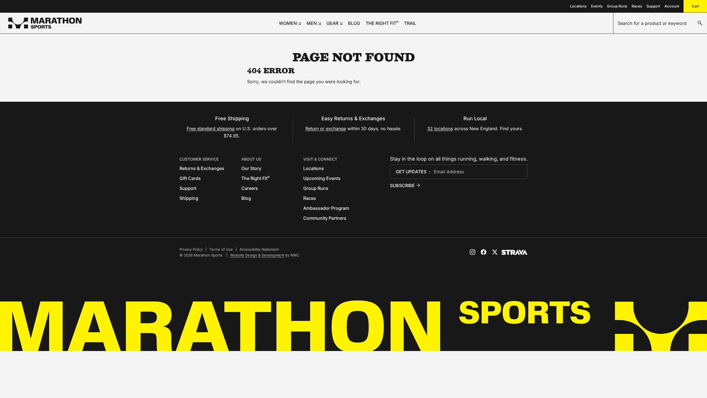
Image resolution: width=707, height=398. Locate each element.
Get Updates (411, 171)
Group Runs (617, 6)
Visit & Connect (320, 159)
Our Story (251, 168)
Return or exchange (325, 128)
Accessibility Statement (259, 249)
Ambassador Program (326, 208)
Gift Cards (190, 178)
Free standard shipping (210, 128)
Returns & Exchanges (202, 168)
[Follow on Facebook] (483, 252)
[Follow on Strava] (514, 252)
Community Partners (324, 218)
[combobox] (660, 23)
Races (637, 6)
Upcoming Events (322, 178)
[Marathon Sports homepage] (45, 23)
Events (597, 6)
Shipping (189, 198)
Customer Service (199, 159)
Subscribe (402, 185)
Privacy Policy (191, 249)
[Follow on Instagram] (472, 252)
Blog (246, 198)
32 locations (440, 128)
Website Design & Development (257, 255)
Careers (249, 188)
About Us (251, 159)
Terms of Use (221, 249)
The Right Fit (255, 178)
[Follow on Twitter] (494, 252)
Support (653, 6)
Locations (578, 6)
